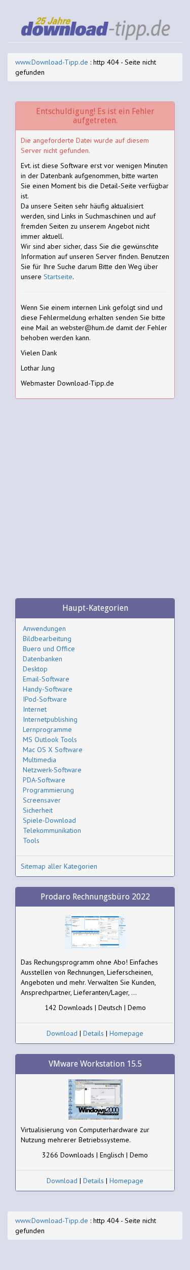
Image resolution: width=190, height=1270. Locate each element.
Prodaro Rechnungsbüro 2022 (95, 897)
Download (62, 1033)
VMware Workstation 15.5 (95, 1064)
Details (93, 1033)
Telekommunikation (52, 830)
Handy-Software (47, 689)
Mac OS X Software (53, 749)
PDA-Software (44, 779)
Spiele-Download (49, 820)
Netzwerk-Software (52, 769)
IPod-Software (45, 699)
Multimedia (39, 759)
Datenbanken (42, 658)
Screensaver (42, 800)
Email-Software (46, 678)
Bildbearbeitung (47, 638)
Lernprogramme (47, 729)
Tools (31, 840)
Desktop (35, 668)
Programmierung (48, 790)
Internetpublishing (50, 719)
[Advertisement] (95, 503)
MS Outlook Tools (50, 739)
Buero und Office (49, 648)
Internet (35, 709)
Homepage (126, 1033)
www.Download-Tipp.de (51, 62)
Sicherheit (38, 810)
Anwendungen (44, 628)
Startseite (58, 276)
